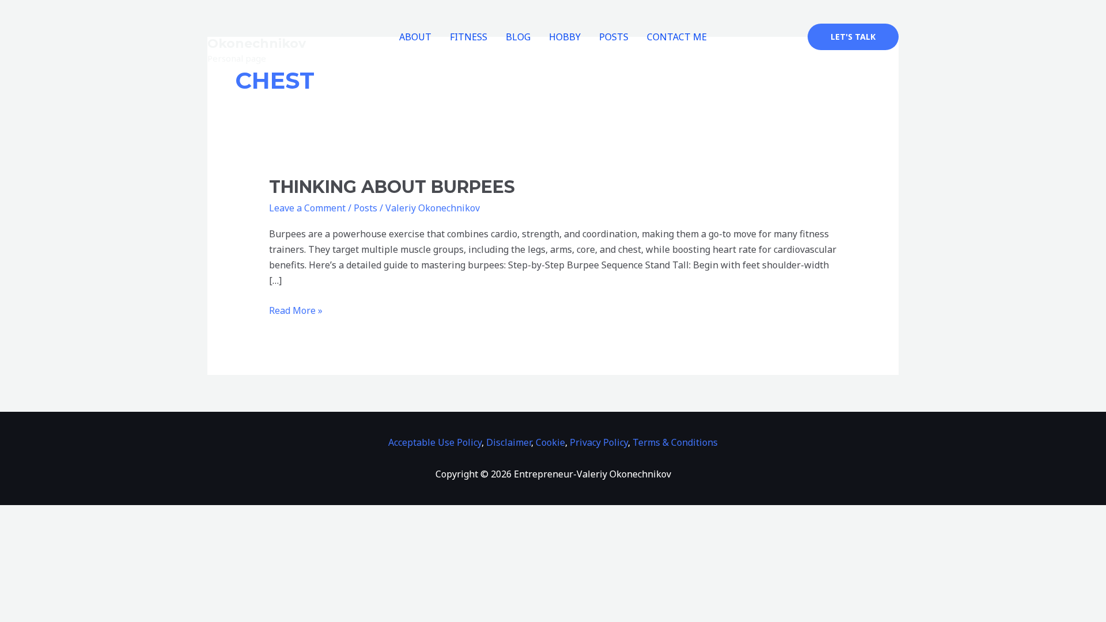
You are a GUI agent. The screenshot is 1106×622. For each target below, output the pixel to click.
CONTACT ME (677, 37)
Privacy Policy (599, 442)
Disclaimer (508, 442)
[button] (853, 37)
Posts (365, 208)
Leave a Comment (307, 208)
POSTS (613, 37)
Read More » (296, 310)
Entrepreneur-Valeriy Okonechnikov (278, 36)
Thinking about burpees (392, 187)
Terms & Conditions (675, 442)
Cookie (550, 442)
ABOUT (415, 37)
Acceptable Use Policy (435, 442)
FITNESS (468, 37)
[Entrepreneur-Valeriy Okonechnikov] (250, 14)
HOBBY (565, 37)
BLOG (518, 37)
